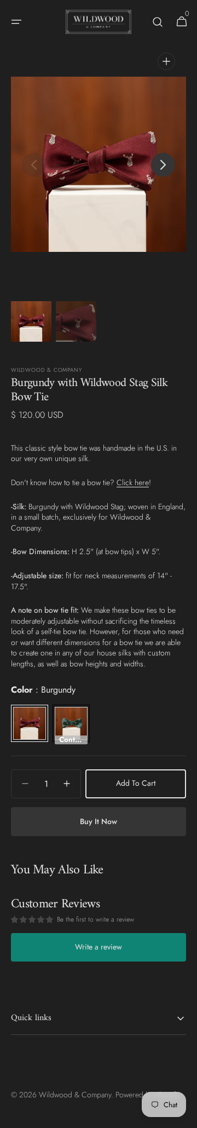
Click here (133, 482)
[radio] (29, 723)
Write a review (98, 946)
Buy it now (98, 821)
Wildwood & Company (75, 1094)
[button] (16, 22)
